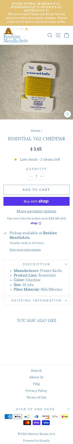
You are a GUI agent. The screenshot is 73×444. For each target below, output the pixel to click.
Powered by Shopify (36, 440)
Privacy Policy (36, 391)
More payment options (36, 211)
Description (36, 264)
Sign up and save (35, 409)
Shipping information (36, 300)
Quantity (36, 169)
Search (36, 370)
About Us (36, 377)
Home (36, 131)
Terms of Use (37, 397)
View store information (25, 249)
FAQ (36, 384)
